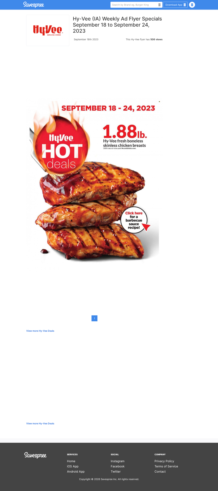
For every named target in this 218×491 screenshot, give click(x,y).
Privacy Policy (164, 461)
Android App (76, 471)
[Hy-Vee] (47, 30)
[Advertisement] (94, 73)
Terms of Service (166, 466)
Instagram (117, 461)
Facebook (118, 466)
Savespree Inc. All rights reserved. (120, 479)
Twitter (116, 471)
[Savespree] (23, 5)
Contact (160, 471)
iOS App (72, 466)
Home (71, 461)
